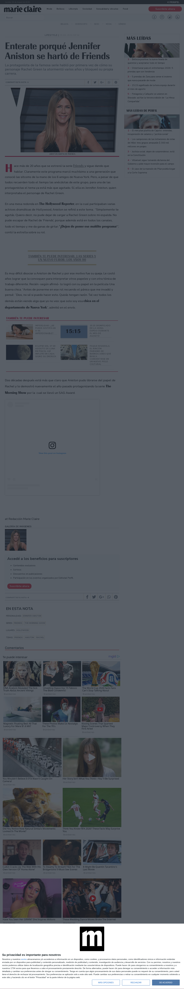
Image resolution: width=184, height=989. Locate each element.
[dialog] (92, 956)
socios (24, 959)
